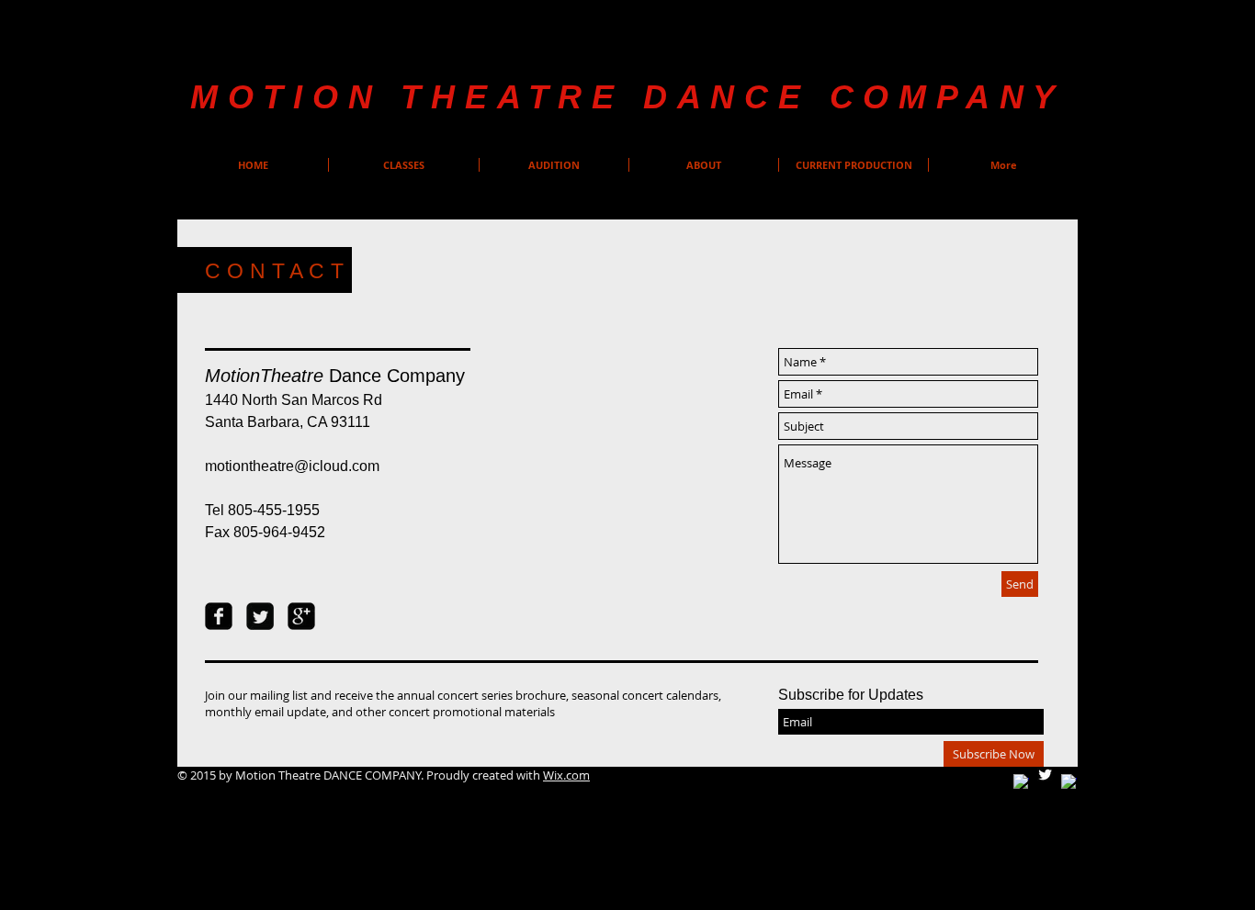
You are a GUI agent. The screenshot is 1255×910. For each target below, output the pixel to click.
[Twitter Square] (260, 616)
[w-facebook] (1021, 782)
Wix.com (566, 775)
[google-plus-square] (301, 616)
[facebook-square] (218, 616)
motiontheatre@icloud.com (292, 466)
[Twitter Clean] (1045, 774)
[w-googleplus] (1069, 782)
